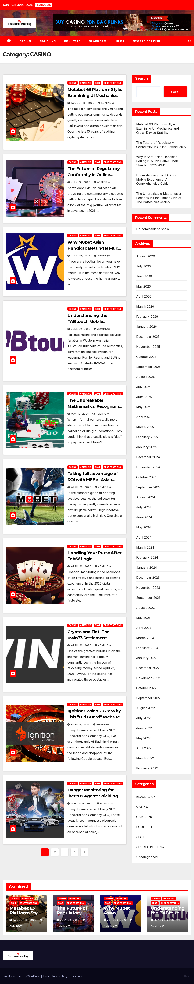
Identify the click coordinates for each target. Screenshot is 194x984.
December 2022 (148, 668)
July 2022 (143, 718)
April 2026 (144, 296)
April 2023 (143, 628)
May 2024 (143, 527)
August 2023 (145, 608)
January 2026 (146, 326)
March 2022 (145, 758)
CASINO (25, 41)
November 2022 (148, 678)
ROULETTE (72, 41)
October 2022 (146, 688)
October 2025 (146, 357)
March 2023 (145, 638)
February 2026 (147, 316)
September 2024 (148, 487)
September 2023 (148, 597)
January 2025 (146, 447)
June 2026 (144, 276)
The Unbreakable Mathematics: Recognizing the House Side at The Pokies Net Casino (159, 198)
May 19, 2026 (80, 413)
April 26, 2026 (81, 487)
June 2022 (144, 728)
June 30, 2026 (81, 255)
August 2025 (145, 377)
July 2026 (143, 266)
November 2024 (148, 467)
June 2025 (144, 397)
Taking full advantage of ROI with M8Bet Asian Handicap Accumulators (92, 479)
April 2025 (143, 417)
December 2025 (148, 336)
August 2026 (145, 256)
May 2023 (143, 618)
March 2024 (145, 547)
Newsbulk (58, 976)
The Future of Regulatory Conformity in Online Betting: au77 (93, 174)
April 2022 (143, 748)
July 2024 (143, 507)
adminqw (107, 103)
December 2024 (148, 457)
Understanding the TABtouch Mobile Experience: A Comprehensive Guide (157, 179)
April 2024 (144, 537)
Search (141, 78)
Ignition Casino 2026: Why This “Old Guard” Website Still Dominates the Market (94, 717)
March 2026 (145, 306)
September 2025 (148, 367)
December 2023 (148, 577)
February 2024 (147, 557)
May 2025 (143, 407)
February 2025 (147, 437)
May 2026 (143, 286)
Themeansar (75, 976)
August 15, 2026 (83, 103)
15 (74, 852)
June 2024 (144, 517)
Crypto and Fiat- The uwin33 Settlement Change (88, 637)
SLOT (120, 41)
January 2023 (146, 658)
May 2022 (143, 738)
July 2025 (143, 387)
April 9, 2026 (80, 724)
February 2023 (147, 648)
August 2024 (145, 497)
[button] (189, 41)
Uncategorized (147, 857)
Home (187, 976)
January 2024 (146, 567)
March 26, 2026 (82, 803)
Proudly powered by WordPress (22, 976)
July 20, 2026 (81, 182)
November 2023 (148, 587)
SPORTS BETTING (146, 41)
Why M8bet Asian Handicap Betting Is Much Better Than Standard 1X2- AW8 (157, 161)
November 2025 (148, 347)
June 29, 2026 (81, 328)
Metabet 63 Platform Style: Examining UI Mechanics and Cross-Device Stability (94, 95)
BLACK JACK (98, 41)
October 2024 (146, 477)
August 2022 (145, 708)
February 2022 (147, 768)
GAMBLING (48, 41)
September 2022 (148, 698)
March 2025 (145, 427)
